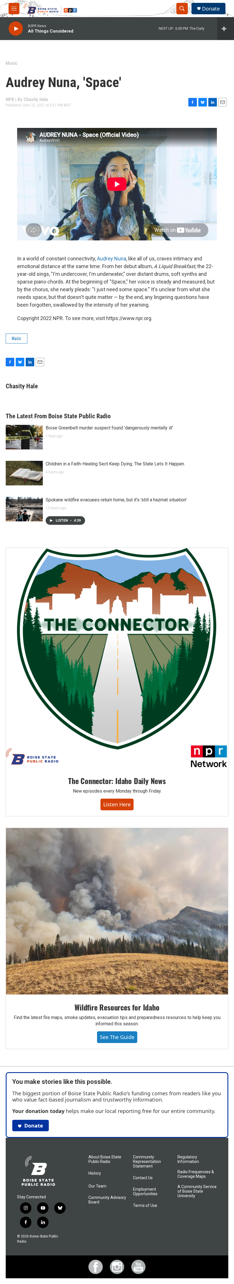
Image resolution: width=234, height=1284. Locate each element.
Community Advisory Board (107, 1199)
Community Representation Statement (147, 1161)
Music (11, 63)
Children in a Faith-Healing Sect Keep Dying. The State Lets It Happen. (115, 464)
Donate (211, 9)
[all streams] (225, 28)
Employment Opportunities (145, 1191)
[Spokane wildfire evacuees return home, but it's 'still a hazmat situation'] (24, 509)
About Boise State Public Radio (104, 1159)
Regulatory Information (188, 1159)
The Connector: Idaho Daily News (117, 780)
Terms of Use (145, 1205)
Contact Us (143, 1178)
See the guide (117, 1037)
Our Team (97, 1186)
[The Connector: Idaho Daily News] (117, 658)
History (94, 1173)
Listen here (117, 804)
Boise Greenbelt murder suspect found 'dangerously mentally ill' (109, 428)
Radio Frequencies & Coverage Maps (195, 1174)
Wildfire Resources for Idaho (116, 1007)
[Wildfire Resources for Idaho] (117, 911)
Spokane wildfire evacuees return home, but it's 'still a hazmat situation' (116, 500)
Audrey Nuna (111, 259)
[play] (15, 28)
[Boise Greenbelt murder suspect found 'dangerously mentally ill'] (24, 437)
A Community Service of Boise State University (197, 1191)
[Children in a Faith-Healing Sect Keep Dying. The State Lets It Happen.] (24, 473)
